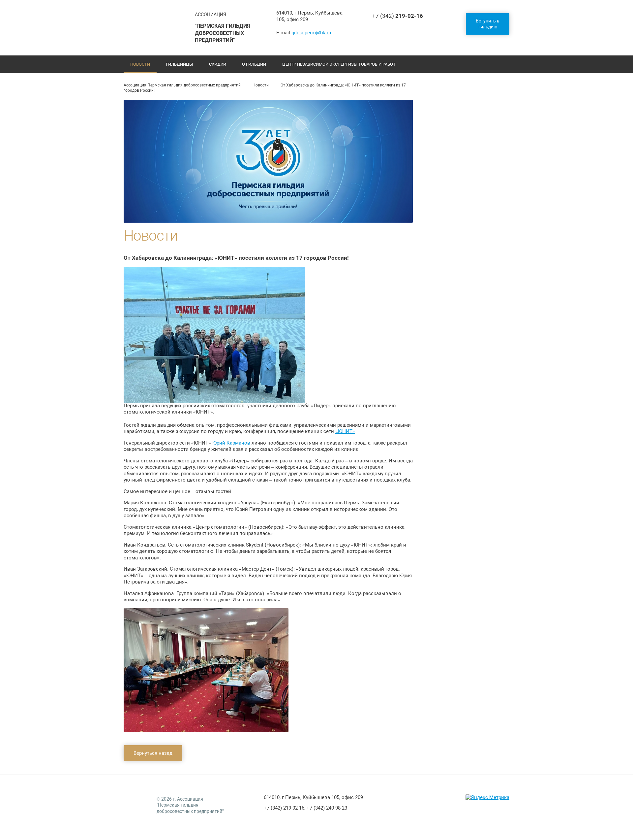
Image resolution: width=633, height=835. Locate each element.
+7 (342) (397, 16)
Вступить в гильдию (487, 23)
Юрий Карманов (231, 443)
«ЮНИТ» (345, 431)
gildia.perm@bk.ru (311, 33)
